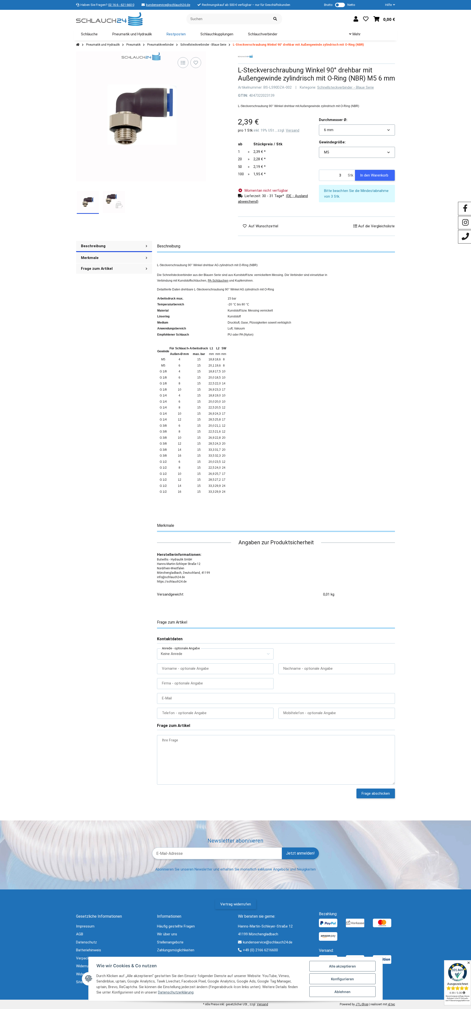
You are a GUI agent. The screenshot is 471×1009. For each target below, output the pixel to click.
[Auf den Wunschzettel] (195, 62)
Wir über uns (167, 934)
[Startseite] (77, 44)
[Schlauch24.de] (109, 18)
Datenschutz (86, 942)
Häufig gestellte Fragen (176, 926)
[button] (388, 4)
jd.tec (391, 1004)
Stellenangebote (170, 942)
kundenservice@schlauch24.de (168, 5)
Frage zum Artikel (97, 268)
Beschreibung (93, 246)
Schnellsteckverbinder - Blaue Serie (345, 87)
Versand (292, 130)
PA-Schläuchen (218, 280)
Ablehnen (342, 992)
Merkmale (90, 258)
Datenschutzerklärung (176, 992)
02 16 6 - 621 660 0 (121, 5)
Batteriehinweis (88, 950)
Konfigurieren (342, 979)
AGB (79, 934)
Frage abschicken (376, 793)
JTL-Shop (361, 1004)
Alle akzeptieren (342, 966)
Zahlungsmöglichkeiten (175, 950)
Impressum (85, 926)
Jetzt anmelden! (300, 853)
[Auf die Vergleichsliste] (183, 62)
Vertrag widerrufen (235, 904)
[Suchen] (275, 19)
